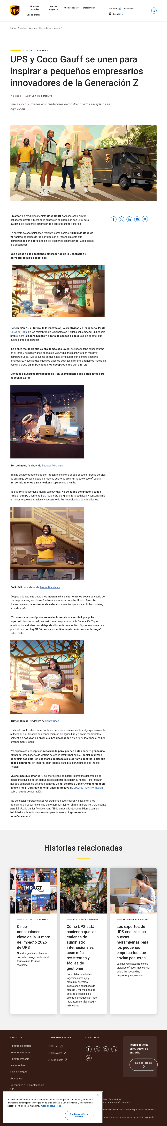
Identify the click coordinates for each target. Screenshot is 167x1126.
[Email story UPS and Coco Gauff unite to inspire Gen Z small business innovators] (137, 219)
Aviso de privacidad (112, 1099)
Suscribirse (143, 1062)
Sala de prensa (33, 15)
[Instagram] (105, 1050)
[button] (154, 11)
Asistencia (129, 9)
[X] (97, 1050)
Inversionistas (88, 8)
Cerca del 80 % (18, 332)
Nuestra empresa (53, 7)
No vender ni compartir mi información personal (107, 1102)
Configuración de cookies (79, 1115)
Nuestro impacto (72, 8)
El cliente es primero (49, 28)
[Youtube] (88, 1059)
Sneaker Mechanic (52, 465)
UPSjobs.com (57, 1059)
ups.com (115, 8)
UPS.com (55, 1046)
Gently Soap (52, 721)
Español (117, 14)
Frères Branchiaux (50, 587)
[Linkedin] (114, 1050)
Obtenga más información (88, 787)
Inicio (13, 28)
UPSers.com (57, 1053)
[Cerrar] (97, 1095)
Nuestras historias (34, 7)
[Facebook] (88, 1050)
